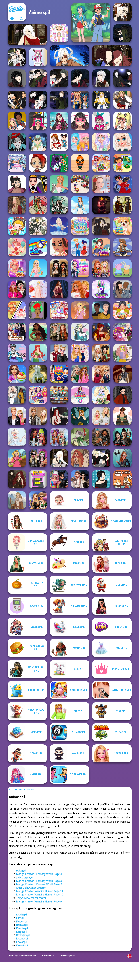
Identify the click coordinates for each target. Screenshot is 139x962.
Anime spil (30, 789)
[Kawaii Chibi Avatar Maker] (38, 163)
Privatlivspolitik (68, 955)
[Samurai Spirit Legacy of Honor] (122, 437)
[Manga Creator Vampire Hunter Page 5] (101, 78)
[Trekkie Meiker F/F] (17, 395)
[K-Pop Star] (59, 121)
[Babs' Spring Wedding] (101, 416)
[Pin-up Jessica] (59, 289)
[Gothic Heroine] (101, 226)
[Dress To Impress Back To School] (101, 353)
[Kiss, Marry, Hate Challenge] (59, 353)
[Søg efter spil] (21, 18)
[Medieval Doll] (17, 205)
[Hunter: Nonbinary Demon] (80, 332)
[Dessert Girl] (17, 247)
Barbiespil (22, 924)
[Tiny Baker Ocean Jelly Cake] (80, 226)
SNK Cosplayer (24, 877)
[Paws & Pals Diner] (122, 479)
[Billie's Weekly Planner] (38, 458)
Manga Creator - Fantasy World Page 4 (39, 874)
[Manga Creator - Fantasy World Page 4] (27, 34)
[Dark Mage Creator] (38, 374)
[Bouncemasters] (38, 247)
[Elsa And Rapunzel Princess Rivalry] (38, 395)
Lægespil (21, 931)
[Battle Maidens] (59, 268)
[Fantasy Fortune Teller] (101, 332)
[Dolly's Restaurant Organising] (17, 310)
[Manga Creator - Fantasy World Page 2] (122, 12)
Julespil (20, 918)
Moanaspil (22, 938)
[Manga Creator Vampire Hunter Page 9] (17, 78)
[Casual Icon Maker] (17, 184)
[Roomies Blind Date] (17, 416)
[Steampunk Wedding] (38, 416)
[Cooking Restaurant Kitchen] (80, 184)
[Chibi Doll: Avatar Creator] (59, 33)
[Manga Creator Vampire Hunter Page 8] (38, 78)
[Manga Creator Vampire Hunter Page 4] (122, 78)
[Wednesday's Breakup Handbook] (80, 479)
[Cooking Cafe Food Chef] (59, 395)
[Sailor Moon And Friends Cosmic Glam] (80, 100)
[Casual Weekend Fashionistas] (122, 332)
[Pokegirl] (90, 22)
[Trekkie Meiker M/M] (101, 310)
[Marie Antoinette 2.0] (17, 437)
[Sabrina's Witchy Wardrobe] (122, 395)
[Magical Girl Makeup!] (17, 353)
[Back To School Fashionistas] (101, 374)
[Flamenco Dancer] (122, 184)
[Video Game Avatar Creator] (101, 100)
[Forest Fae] (38, 226)
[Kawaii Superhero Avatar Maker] (80, 121)
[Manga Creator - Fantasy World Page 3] (112, 55)
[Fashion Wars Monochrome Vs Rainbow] (17, 289)
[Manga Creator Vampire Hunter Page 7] (59, 78)
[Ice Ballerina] (59, 226)
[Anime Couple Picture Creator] (17, 121)
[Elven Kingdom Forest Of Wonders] (59, 332)
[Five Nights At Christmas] (101, 205)
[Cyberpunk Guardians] (101, 437)
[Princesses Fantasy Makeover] (59, 437)
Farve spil (21, 921)
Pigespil (19, 789)
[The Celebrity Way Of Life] (101, 289)
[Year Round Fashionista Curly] (80, 395)
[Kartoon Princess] (17, 458)
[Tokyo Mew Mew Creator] (38, 57)
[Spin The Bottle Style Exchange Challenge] (59, 479)
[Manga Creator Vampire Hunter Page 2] (38, 100)
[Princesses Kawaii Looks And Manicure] (101, 142)
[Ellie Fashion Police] (59, 374)
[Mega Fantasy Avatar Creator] (38, 142)
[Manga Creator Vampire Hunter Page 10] (17, 57)
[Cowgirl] (122, 247)
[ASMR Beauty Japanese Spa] (122, 310)
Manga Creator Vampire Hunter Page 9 (39, 901)
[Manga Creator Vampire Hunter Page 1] (59, 100)
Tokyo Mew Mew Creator (31, 898)
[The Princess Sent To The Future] (80, 268)
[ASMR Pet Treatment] (122, 226)
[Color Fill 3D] (38, 479)
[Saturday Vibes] (122, 353)
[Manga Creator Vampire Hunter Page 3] (17, 100)
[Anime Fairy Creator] (101, 395)
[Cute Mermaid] (38, 353)
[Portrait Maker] (101, 184)
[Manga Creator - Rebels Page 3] (101, 458)
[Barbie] (38, 268)
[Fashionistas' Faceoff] (38, 437)
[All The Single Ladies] (122, 289)
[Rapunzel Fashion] (80, 310)
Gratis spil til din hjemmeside (22, 955)
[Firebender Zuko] (122, 205)
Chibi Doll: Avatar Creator (31, 887)
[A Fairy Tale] (80, 437)
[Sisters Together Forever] (59, 310)
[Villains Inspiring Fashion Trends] (17, 332)
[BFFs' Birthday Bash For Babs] (38, 500)
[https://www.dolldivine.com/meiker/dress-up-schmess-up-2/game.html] (38, 205)
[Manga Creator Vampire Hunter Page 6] (80, 78)
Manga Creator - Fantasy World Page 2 (39, 884)
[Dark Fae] (80, 416)
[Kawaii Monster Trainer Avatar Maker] (101, 121)
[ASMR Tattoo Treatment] (101, 247)
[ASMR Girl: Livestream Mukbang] (17, 226)
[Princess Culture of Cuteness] (80, 142)
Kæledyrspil (23, 935)
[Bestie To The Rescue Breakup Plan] (80, 289)
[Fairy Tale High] (59, 247)
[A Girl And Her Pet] (59, 184)
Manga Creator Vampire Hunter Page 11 (39, 891)
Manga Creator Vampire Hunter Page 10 (39, 894)
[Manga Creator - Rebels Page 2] (101, 479)
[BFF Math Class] (101, 163)
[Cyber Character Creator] (38, 310)
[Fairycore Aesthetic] (122, 416)
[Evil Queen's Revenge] (38, 184)
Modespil (21, 914)
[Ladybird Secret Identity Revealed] (80, 247)
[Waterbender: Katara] (122, 374)
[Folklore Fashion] (80, 205)
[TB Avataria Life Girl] (80, 163)
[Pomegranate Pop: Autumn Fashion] (80, 458)
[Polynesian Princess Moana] (38, 332)
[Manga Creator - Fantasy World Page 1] (59, 458)
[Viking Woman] (17, 500)
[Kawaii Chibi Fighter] (59, 142)
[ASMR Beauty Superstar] (17, 268)
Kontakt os (49, 955)
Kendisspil (22, 928)
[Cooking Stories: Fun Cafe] (17, 374)
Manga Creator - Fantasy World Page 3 (39, 880)
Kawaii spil (22, 945)
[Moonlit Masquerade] (59, 205)
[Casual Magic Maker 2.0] (59, 416)
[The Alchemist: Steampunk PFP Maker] (17, 479)
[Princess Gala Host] (38, 289)
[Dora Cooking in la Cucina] (122, 163)
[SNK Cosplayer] (69, 55)
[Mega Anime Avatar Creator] (17, 142)
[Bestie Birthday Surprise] (101, 268)
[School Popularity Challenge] (80, 374)
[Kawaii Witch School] (38, 121)
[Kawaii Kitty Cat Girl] (122, 121)
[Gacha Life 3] (17, 163)
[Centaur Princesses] (122, 458)
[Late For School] (122, 100)
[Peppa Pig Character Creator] (122, 268)
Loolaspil (21, 942)
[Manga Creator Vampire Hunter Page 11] (122, 33)
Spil (10, 789)
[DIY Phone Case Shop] (59, 163)
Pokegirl (21, 870)
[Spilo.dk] (12, 18)
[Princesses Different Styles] (122, 142)
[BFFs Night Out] (80, 353)
